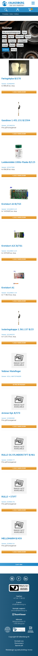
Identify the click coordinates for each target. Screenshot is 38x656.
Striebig (20, 45)
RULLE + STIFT (9, 496)
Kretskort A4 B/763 (11, 203)
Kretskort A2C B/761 (12, 245)
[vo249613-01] (19, 277)
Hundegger (22, 41)
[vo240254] (19, 109)
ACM (4, 36)
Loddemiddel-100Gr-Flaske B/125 (18, 162)
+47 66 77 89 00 (19, 598)
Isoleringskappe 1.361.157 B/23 (18, 329)
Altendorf (19, 36)
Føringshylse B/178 (11, 78)
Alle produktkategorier (11, 32)
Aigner (11, 36)
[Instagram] (12, 578)
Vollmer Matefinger (11, 371)
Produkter (5, 14)
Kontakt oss (19, 641)
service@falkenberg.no (19, 610)
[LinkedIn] (26, 578)
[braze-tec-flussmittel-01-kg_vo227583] (19, 151)
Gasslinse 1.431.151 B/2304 (16, 120)
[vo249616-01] (19, 193)
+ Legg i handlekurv (19, 92)
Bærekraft (19, 645)
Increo (29, 650)
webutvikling (22, 650)
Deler (11, 14)
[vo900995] (19, 67)
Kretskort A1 (8, 287)
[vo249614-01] (19, 235)
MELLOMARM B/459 (12, 538)
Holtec (5, 45)
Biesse (28, 36)
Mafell (12, 45)
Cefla (4, 41)
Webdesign (10, 650)
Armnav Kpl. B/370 (11, 412)
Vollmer (16, 14)
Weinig (14, 50)
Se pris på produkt (19, 385)
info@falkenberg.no (19, 604)
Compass (12, 41)
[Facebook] (19, 578)
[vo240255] (19, 318)
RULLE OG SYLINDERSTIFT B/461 (18, 454)
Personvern (19, 643)
